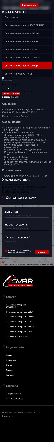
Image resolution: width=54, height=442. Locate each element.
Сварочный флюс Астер (17, 336)
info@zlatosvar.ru (13, 394)
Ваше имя (11, 211)
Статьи (9, 365)
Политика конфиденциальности (18, 412)
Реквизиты (7, 416)
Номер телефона (16, 224)
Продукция (11, 360)
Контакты (10, 375)
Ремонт (9, 370)
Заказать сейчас (11, 93)
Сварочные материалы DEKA (19, 312)
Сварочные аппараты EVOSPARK (16, 306)
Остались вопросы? (18, 237)
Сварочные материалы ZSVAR (20, 327)
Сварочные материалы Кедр (19, 332)
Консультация (29, 5)
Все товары (11, 17)
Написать (42, 252)
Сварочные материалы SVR (19, 322)
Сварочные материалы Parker (20, 317)
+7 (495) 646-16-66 (14, 399)
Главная (10, 355)
